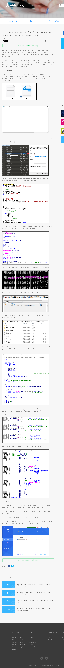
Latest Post (13, 21)
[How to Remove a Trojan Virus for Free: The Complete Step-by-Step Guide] (8, 601)
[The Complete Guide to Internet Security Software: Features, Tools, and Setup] (8, 593)
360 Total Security (17, 637)
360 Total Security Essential (19, 640)
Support (50, 637)
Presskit (32, 644)
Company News (34, 640)
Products (33, 21)
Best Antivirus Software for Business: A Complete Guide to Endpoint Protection (33, 609)
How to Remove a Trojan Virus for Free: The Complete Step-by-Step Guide (35, 601)
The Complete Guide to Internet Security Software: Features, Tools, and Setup (34, 593)
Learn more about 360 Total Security (28, 46)
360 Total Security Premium (19, 642)
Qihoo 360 (50, 640)
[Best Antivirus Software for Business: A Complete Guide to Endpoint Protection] (8, 609)
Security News (33, 642)
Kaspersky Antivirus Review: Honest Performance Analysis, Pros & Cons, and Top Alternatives (35, 585)
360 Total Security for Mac (19, 644)
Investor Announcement (36, 647)
